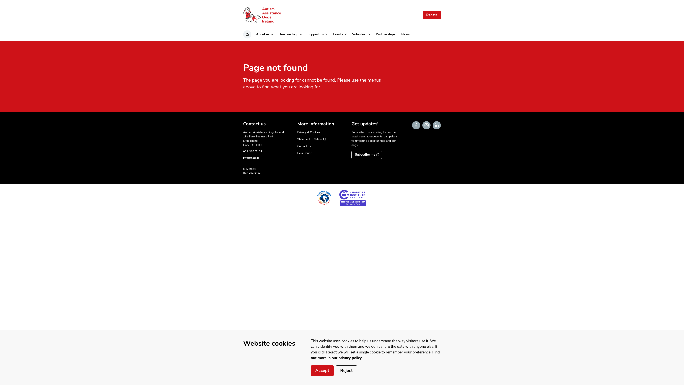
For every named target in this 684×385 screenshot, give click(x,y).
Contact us (304, 146)
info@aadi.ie (251, 157)
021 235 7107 (252, 151)
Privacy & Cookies (308, 132)
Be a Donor (304, 153)
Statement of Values (311, 139)
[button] (264, 34)
